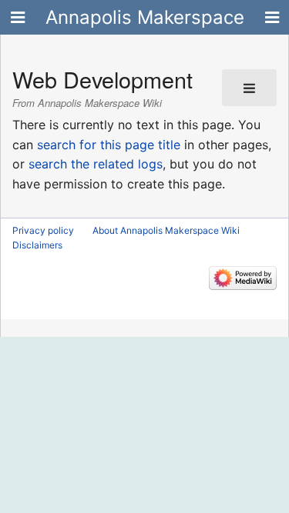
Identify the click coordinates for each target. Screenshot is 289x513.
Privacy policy (43, 230)
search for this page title (108, 144)
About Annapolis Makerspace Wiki (166, 230)
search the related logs (96, 164)
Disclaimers (37, 245)
